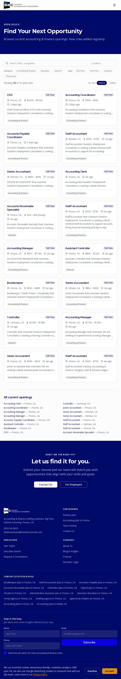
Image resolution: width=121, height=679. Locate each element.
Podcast (67, 556)
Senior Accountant (72, 411)
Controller (68, 403)
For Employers (73, 484)
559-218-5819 (11, 528)
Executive (45, 71)
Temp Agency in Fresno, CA (18, 598)
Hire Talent (9, 545)
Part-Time (94, 71)
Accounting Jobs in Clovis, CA (18, 603)
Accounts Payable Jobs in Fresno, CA (98, 582)
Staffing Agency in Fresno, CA (51, 598)
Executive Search (12, 551)
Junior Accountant (72, 407)
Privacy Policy (40, 674)
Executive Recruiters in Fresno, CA (94, 593)
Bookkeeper (10, 428)
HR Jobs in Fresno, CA (15, 593)
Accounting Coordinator (16, 407)
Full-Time (81, 71)
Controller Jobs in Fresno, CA (62, 587)
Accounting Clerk (12, 403)
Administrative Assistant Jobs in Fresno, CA (51, 593)
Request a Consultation (16, 556)
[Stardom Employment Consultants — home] (16, 511)
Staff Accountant (71, 419)
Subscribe (89, 642)
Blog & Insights (71, 551)
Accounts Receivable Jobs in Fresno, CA (24, 587)
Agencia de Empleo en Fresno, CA (87, 598)
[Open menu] (114, 5)
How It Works (70, 525)
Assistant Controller (14, 424)
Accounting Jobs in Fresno (76, 520)
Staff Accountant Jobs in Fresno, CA (57, 582)
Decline (92, 671)
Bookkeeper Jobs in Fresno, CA (19, 582)
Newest (101, 83)
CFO (6, 432)
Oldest (112, 83)
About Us (67, 545)
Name (6, 628)
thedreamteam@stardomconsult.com (23, 532)
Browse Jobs (69, 514)
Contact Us (45, 484)
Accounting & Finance (26, 71)
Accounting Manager (14, 411)
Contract (108, 71)
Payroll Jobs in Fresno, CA (94, 587)
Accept (109, 671)
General (58, 71)
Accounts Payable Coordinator (19, 419)
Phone (6, 640)
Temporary (11, 76)
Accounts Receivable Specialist (78, 432)
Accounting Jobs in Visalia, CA (52, 603)
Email (63, 628)
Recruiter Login (70, 562)
